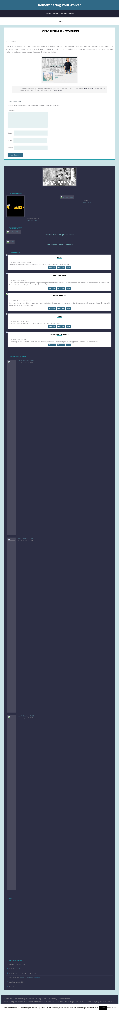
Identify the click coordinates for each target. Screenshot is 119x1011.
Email (10, 140)
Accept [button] (103, 1008)
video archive (15, 46)
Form (21, 969)
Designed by (41, 999)
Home (46, 36)
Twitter (22, 978)
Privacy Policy (64, 999)
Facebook (29, 978)
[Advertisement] (23, 914)
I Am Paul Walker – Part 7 (26, 361)
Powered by (52, 999)
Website (11, 148)
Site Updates (53, 36)
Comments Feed (56, 90)
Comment (12, 110)
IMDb (68, 268)
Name (11, 133)
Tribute (96, 88)
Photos (61, 268)
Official (52, 268)
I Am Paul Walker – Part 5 (26, 716)
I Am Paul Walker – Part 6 (26, 538)
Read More (112, 1007)
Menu (61, 21)
